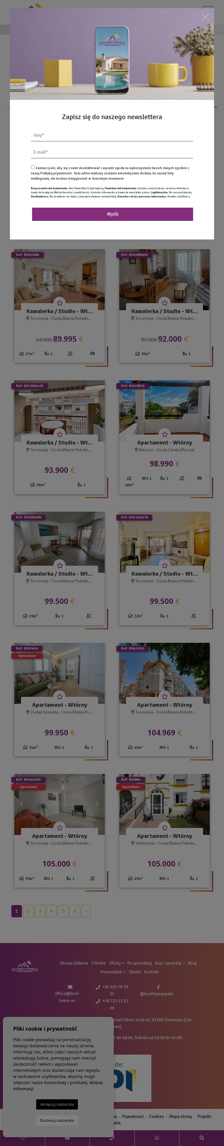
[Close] (205, 16)
